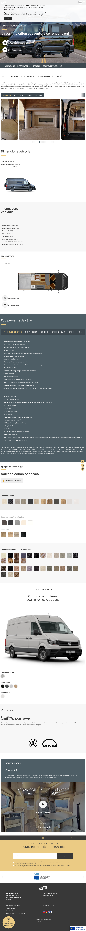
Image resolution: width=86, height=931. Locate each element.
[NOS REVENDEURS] (82, 469)
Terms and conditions (13, 905)
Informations (23, 66)
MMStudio (46, 921)
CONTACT (43, 838)
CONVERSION (31, 332)
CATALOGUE (15, 838)
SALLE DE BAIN (59, 332)
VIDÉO (29, 95)
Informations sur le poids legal (15, 913)
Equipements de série (52, 66)
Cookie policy (10, 911)
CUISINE (45, 332)
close (79, 2)
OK (8, 19)
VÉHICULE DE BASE (13, 332)
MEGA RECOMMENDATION (13, 481)
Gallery (38, 95)
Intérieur (36, 66)
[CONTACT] (82, 465)
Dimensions (10, 66)
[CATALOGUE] (82, 461)
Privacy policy (10, 908)
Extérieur (18, 95)
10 (52, 142)
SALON (72, 332)
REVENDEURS (71, 838)
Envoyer (63, 856)
